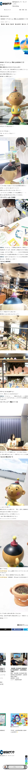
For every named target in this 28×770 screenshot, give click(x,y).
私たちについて (7, 9)
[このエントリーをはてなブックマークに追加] (26, 761)
